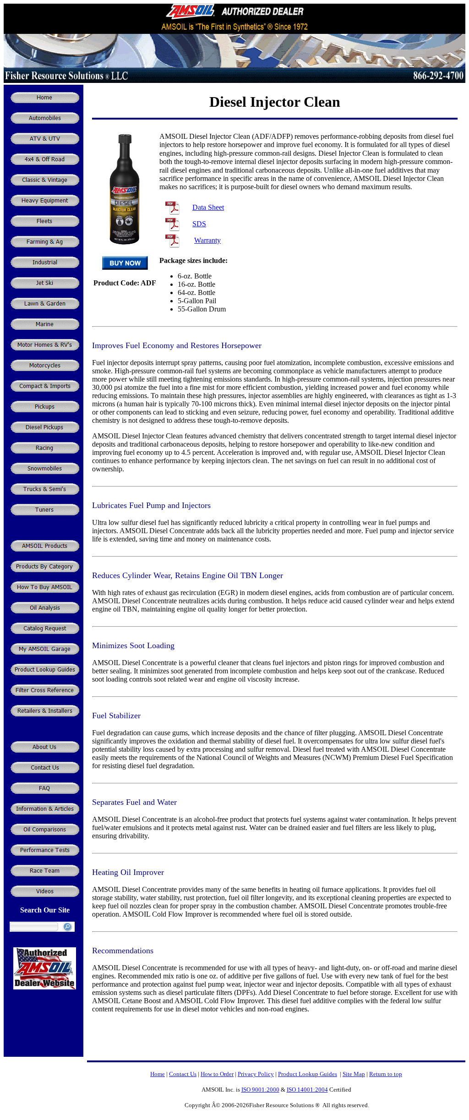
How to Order (217, 1074)
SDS (199, 224)
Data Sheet (208, 207)
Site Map (354, 1074)
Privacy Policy (256, 1074)
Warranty (207, 240)
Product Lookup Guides (307, 1074)
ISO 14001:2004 (307, 1089)
